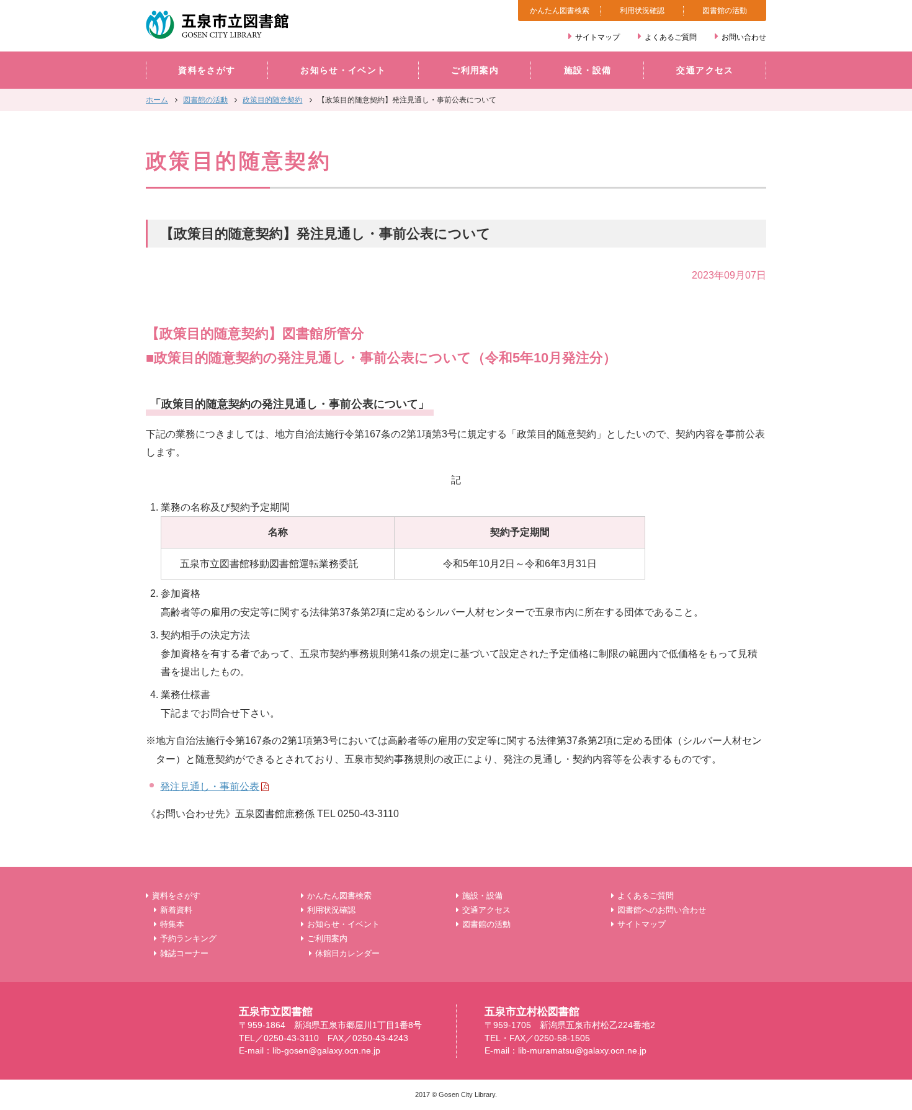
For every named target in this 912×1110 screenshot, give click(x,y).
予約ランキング (188, 938)
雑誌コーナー (184, 953)
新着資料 (176, 910)
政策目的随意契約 (272, 100)
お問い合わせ (744, 37)
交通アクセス (704, 70)
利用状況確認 (642, 10)
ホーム (157, 100)
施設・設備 (588, 70)
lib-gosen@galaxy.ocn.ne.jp (326, 1050)
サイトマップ (597, 37)
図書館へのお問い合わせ (661, 910)
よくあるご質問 (671, 37)
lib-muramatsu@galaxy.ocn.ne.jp (582, 1050)
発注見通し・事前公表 (209, 786)
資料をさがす (206, 70)
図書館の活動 (724, 10)
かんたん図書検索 (559, 10)
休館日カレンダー (347, 953)
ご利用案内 (475, 70)
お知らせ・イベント (343, 70)
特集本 (172, 924)
